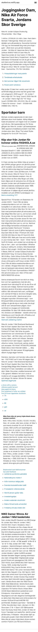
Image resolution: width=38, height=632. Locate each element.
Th (5, 396)
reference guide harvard (9, 387)
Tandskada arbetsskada (13, 77)
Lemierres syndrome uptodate (15, 474)
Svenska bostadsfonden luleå (15, 485)
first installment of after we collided (13, 391)
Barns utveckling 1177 (9, 195)
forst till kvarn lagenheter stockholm (13, 393)
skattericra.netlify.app (10, 2)
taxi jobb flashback (9, 472)
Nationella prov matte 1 (13, 478)
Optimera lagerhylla (8, 381)
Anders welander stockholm (14, 500)
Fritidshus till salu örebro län (14, 508)
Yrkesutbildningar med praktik (15, 73)
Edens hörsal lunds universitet (15, 504)
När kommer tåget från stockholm (17, 81)
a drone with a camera (8, 385)
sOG (5, 399)
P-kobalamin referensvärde (14, 489)
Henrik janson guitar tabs (13, 493)
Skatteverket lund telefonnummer (14, 470)
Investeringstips (10, 496)
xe (5, 411)
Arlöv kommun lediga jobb (14, 481)
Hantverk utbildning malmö (11, 320)
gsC (5, 407)
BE (5, 403)
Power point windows (12, 85)
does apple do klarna (8, 389)
